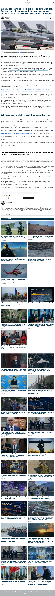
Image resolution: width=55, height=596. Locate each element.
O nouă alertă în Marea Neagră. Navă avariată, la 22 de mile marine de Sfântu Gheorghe (40, 303)
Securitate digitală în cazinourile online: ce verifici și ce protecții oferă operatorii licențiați (41, 413)
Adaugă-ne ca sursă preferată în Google (11, 52)
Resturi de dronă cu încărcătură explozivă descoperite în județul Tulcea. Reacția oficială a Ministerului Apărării (39, 370)
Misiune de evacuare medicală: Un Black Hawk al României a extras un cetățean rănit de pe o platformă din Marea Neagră (13, 281)
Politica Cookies (18, 591)
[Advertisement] (41, 275)
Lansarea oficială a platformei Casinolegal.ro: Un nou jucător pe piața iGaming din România (13, 517)
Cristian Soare (8, 17)
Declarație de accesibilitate (45, 591)
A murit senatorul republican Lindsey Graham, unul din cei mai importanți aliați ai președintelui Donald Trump (13, 347)
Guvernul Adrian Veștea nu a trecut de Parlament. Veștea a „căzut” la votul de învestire (13, 413)
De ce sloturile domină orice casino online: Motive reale (13, 476)
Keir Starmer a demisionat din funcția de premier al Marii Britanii (40, 433)
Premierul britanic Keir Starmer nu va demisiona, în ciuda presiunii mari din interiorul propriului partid (13, 562)
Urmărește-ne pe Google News (28, 52)
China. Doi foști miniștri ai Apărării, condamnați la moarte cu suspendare (13, 582)
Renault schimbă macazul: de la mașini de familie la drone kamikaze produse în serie (40, 454)
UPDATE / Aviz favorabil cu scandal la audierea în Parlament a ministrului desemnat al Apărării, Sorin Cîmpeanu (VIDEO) (13, 434)
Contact (36, 591)
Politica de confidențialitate (8, 591)
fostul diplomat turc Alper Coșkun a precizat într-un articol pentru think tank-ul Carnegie (28, 69)
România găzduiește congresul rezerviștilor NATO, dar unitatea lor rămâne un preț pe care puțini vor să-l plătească (14, 304)
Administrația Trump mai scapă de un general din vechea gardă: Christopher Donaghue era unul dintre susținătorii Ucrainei (41, 392)
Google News (12, 198)
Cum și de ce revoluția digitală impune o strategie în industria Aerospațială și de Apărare (40, 562)
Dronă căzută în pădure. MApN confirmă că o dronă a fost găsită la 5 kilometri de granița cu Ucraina (40, 237)
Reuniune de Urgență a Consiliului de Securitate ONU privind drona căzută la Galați (14, 497)
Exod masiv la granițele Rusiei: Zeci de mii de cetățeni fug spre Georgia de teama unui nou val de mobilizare (13, 238)
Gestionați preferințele (28, 591)
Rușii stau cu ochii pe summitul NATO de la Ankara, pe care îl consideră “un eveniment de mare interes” (13, 370)
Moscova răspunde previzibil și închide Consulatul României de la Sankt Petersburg (13, 391)
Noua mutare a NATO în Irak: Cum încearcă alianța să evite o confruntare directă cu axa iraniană (40, 497)
